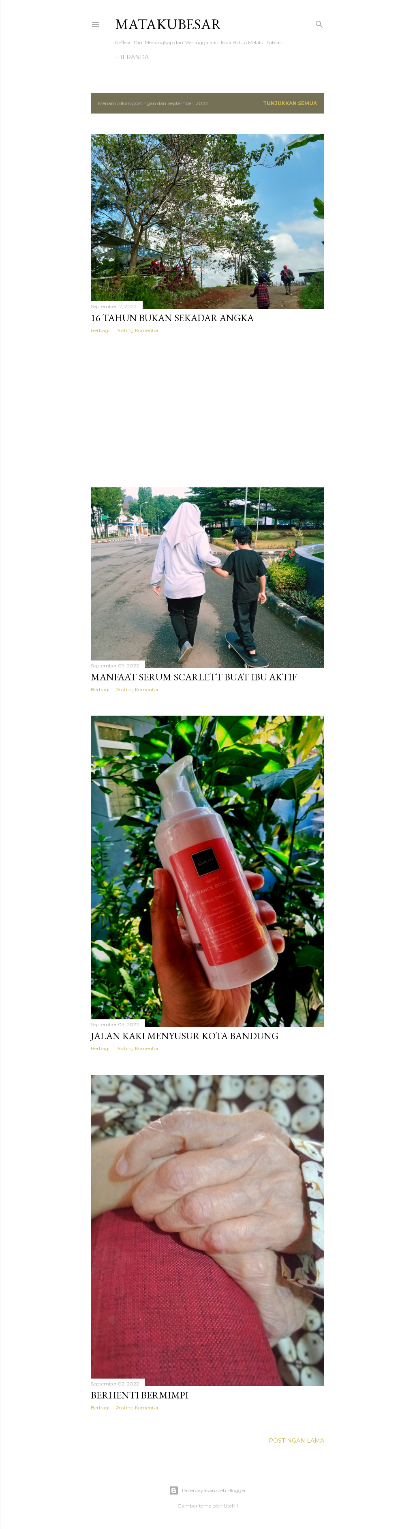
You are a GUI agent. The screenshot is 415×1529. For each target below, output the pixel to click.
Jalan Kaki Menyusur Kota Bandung (184, 1035)
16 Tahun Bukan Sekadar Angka (172, 317)
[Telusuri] (319, 22)
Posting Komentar (137, 330)
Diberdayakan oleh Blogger (214, 1490)
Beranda (133, 57)
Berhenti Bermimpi (139, 1395)
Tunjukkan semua (290, 103)
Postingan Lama (296, 1440)
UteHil (231, 1506)
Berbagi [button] (100, 330)
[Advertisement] (207, 410)
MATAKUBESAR (168, 24)
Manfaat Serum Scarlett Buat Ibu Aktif (194, 677)
